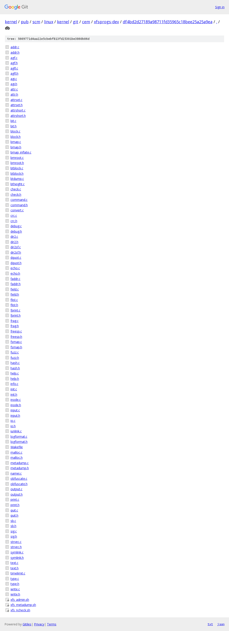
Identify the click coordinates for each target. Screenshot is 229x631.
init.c (14, 389)
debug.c (16, 226)
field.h (15, 294)
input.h (15, 415)
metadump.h (20, 468)
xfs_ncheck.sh (20, 610)
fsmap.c (16, 342)
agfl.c (14, 68)
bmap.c (16, 142)
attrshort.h (18, 116)
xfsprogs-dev (106, 21)
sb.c (13, 521)
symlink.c (17, 552)
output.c (16, 489)
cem (86, 21)
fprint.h (16, 315)
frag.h (15, 326)
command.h (19, 205)
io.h (13, 426)
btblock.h (17, 173)
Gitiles (27, 624)
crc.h (14, 221)
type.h (15, 584)
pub (25, 21)
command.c (19, 200)
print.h (15, 505)
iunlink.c (16, 431)
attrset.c (16, 100)
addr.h (15, 52)
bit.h (14, 126)
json (221, 624)
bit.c (13, 121)
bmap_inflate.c (21, 152)
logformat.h (19, 442)
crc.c (14, 215)
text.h (15, 568)
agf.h (14, 63)
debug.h (16, 231)
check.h (16, 194)
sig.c (14, 531)
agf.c (14, 58)
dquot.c (16, 257)
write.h (15, 594)
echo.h (15, 273)
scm (36, 21)
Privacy (39, 624)
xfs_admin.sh (20, 599)
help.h (15, 378)
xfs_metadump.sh (23, 605)
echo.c (15, 268)
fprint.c (15, 310)
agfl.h (14, 73)
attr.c (14, 89)
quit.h (14, 515)
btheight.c (18, 184)
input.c (15, 410)
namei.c (16, 473)
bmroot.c (17, 158)
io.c (13, 421)
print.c (15, 499)
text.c (14, 563)
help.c (15, 373)
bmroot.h (17, 163)
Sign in (220, 7)
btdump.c (17, 179)
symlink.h (17, 557)
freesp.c (16, 331)
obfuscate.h (19, 484)
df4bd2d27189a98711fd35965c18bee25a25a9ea (167, 21)
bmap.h (16, 147)
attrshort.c (18, 110)
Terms (51, 624)
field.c (15, 289)
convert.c (17, 210)
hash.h (15, 368)
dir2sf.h (16, 252)
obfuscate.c (19, 478)
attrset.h (17, 105)
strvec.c (16, 542)
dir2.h (14, 242)
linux (48, 21)
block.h (16, 137)
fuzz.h (15, 357)
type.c (15, 578)
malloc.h (17, 457)
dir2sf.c (16, 247)
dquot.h (16, 263)
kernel (11, 21)
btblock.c (17, 168)
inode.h (16, 405)
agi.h (14, 84)
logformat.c (19, 436)
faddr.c (15, 279)
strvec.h (16, 547)
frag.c (15, 321)
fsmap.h (16, 347)
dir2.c (14, 236)
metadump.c (20, 463)
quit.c (14, 510)
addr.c (15, 47)
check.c (16, 189)
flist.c (14, 300)
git (75, 21)
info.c (14, 384)
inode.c (16, 400)
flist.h (14, 305)
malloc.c (16, 452)
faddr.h (16, 284)
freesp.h (16, 336)
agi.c (14, 79)
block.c (15, 131)
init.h (14, 394)
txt (210, 624)
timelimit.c (18, 573)
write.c (15, 589)
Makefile (17, 447)
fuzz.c (15, 352)
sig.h (14, 536)
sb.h (13, 526)
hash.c (15, 363)
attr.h (14, 94)
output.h (17, 494)
